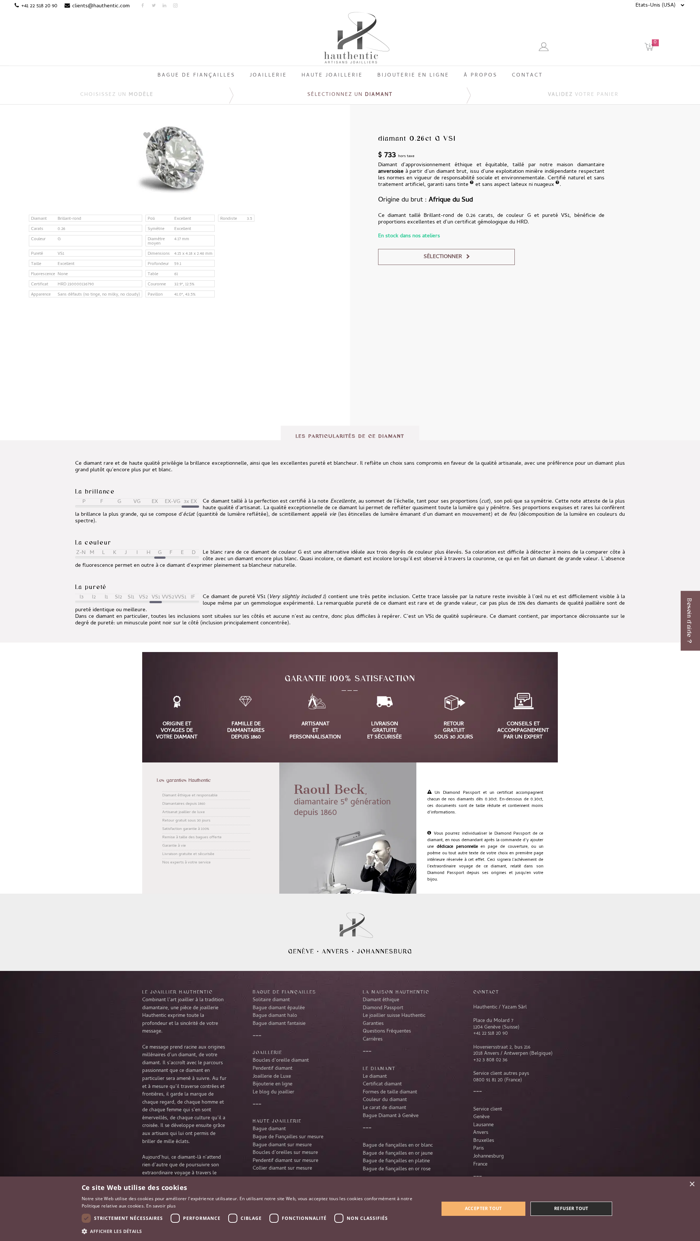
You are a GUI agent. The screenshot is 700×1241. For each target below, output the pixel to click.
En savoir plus (161, 1206)
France (480, 1164)
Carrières (372, 1039)
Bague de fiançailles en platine (396, 1161)
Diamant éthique (381, 1000)
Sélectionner (443, 257)
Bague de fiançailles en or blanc (398, 1146)
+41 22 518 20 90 (39, 6)
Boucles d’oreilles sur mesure (285, 1153)
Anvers (335, 951)
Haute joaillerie (277, 1121)
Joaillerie (267, 1052)
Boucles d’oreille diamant (281, 1061)
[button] (255, 1231)
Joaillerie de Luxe (272, 1077)
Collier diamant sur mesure (282, 1168)
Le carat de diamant (384, 1108)
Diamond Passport (383, 1008)
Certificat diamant (382, 1084)
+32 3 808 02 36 (490, 1060)
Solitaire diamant (271, 1000)
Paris (478, 1148)
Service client (487, 1109)
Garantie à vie (174, 846)
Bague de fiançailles (284, 992)
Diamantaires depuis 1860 (183, 804)
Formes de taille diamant (390, 1092)
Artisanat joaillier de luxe (183, 812)
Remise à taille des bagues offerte (192, 837)
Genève (301, 951)
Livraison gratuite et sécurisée (188, 854)
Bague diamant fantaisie (279, 1024)
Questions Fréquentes (387, 1031)
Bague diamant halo (275, 1016)
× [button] (692, 1184)
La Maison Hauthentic (396, 992)
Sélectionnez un (350, 95)
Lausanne (483, 1125)
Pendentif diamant (272, 1069)
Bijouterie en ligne (272, 1084)
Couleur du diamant (385, 1100)
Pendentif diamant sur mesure (285, 1161)
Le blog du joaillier (273, 1092)
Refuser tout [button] (571, 1208)
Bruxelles (483, 1141)
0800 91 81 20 (488, 1080)
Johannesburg (384, 951)
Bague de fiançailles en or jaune (398, 1154)
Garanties (373, 1024)
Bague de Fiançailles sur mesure (288, 1137)
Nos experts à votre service (186, 862)
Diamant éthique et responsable (190, 795)
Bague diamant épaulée (279, 1008)
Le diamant (375, 1077)
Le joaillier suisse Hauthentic (394, 1016)
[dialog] (350, 1208)
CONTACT (486, 992)
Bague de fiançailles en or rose (397, 1169)
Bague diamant (269, 1129)
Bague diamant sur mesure (282, 1145)
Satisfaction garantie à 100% (185, 829)
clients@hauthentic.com (101, 6)
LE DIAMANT (379, 1068)
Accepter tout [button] (483, 1208)
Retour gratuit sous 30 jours (186, 820)
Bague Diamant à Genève (391, 1116)
